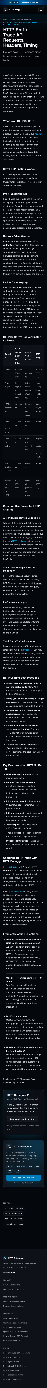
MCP (17, 1171)
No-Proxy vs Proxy (10, 1318)
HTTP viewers (17, 891)
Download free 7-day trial (22, 1119)
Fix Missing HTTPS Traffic (13, 1340)
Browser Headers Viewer (13, 1306)
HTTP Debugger (10, 867)
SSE (37, 1166)
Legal (5, 1267)
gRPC (10, 1171)
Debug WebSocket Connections (16, 1353)
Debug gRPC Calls (11, 1361)
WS (30, 1166)
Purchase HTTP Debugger (14, 1289)
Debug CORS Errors (11, 1370)
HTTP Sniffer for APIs (12, 1327)
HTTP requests (26, 649)
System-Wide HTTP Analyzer (15, 1331)
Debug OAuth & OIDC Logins (15, 1366)
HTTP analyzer (19, 541)
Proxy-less (21, 1166)
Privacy (14, 1267)
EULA (23, 1267)
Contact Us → (9, 1272)
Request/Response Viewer (14, 1301)
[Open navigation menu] (41, 9)
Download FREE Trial (11, 1285)
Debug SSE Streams (11, 1357)
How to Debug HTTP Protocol (15, 1336)
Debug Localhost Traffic (13, 1375)
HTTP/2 (10, 1166)
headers (39, 134)
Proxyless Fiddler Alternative (15, 1323)
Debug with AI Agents (12, 1379)
